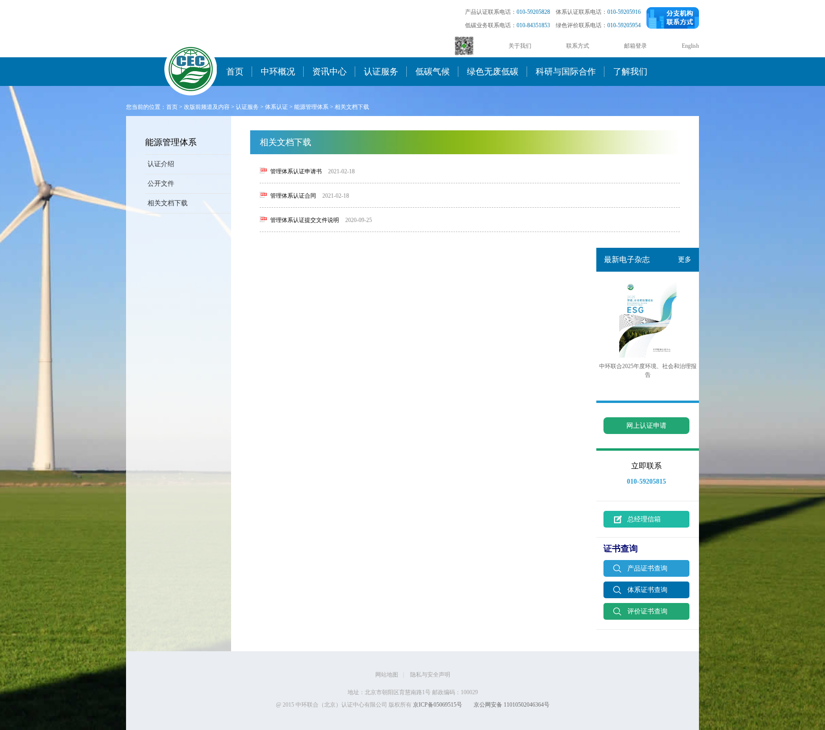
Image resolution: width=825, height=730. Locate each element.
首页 (234, 71)
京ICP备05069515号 (437, 704)
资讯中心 (329, 71)
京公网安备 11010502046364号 (512, 704)
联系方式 (577, 45)
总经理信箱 (644, 519)
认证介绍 (161, 164)
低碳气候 (432, 71)
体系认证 (276, 107)
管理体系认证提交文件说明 (304, 220)
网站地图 (386, 674)
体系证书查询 (647, 589)
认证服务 (381, 71)
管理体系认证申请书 (296, 171)
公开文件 (161, 183)
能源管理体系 (311, 107)
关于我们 (519, 45)
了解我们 (630, 71)
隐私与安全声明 (430, 674)
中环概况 (278, 71)
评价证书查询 (647, 611)
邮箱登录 (635, 45)
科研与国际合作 (566, 71)
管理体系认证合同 (293, 195)
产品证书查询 (647, 568)
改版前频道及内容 (207, 107)
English (690, 45)
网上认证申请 (646, 425)
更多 (684, 259)
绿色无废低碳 (492, 71)
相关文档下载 (352, 107)
